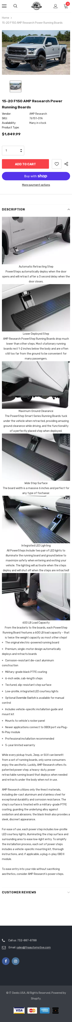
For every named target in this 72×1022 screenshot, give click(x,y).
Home (5, 17)
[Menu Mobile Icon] (4, 6)
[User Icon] (56, 6)
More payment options (36, 185)
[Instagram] (15, 961)
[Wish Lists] (56, 164)
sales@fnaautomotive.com (34, 947)
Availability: (9, 123)
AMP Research (38, 113)
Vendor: (6, 113)
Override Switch (26, 698)
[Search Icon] (19, 6)
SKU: (4, 118)
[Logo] (36, 6)
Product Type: (10, 127)
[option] (36, 52)
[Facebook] (6, 961)
